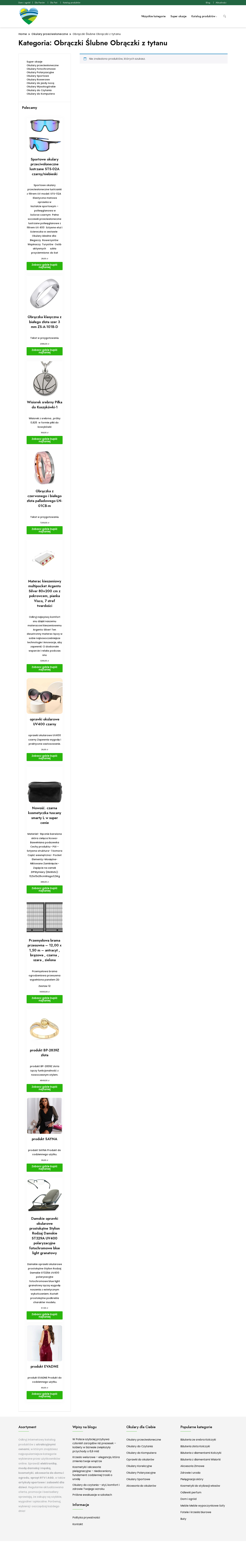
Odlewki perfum (190, 1492)
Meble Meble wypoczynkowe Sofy (202, 1506)
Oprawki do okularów (140, 1459)
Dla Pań (53, 2)
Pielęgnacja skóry (191, 1479)
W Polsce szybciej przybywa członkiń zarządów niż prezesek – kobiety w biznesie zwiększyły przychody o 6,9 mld (94, 1445)
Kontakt (77, 1524)
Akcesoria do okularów (141, 1486)
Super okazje (178, 16)
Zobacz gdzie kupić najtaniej (44, 266)
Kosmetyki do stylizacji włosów (200, 1486)
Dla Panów (40, 2)
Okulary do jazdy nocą (40, 83)
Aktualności (221, 2)
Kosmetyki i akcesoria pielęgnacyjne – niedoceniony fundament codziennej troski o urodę (92, 1473)
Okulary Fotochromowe (41, 69)
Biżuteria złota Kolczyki (195, 1446)
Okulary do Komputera (41, 93)
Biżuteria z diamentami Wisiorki (200, 1459)
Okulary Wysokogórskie (41, 86)
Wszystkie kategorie (153, 16)
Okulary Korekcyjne (139, 1466)
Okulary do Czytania (39, 90)
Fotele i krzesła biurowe (195, 1512)
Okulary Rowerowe (38, 79)
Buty (183, 1519)
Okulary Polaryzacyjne (40, 72)
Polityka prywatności (86, 1517)
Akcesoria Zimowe (192, 1466)
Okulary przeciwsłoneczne (43, 65)
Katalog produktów (71, 2)
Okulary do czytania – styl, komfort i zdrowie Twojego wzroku (95, 1487)
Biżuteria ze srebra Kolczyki (198, 1440)
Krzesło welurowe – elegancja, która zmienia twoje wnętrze (96, 1459)
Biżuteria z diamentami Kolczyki (200, 1453)
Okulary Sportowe (38, 76)
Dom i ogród (24, 2)
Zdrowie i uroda (190, 1473)
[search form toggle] (225, 16)
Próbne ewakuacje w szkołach (92, 1495)
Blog (208, 2)
